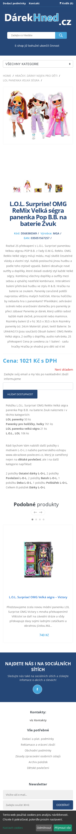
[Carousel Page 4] (43, 519)
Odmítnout (44, 828)
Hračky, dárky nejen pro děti (36, 75)
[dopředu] (40, 512)
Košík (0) (67, 3)
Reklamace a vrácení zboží (38, 744)
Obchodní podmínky (38, 750)
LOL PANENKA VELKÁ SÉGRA (21, 80)
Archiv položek (38, 762)
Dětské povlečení (38, 768)
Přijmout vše (63, 828)
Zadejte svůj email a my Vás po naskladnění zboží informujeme (36, 376)
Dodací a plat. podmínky (38, 739)
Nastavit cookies (13, 828)
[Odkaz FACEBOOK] (37, 689)
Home (7, 75)
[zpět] (35, 512)
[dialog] (38, 822)
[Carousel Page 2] (36, 519)
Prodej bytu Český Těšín (38, 773)
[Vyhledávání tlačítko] (61, 35)
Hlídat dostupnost (20, 394)
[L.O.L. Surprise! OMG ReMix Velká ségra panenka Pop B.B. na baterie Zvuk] (38, 138)
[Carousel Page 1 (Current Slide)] (32, 519)
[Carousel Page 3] (40, 519)
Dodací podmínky (14, 3)
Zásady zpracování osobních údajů (38, 756)
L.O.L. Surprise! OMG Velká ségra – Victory (38, 597)
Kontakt (34, 3)
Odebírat (63, 805)
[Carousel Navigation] (38, 512)
